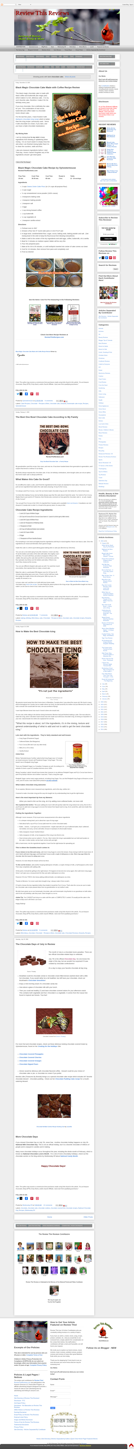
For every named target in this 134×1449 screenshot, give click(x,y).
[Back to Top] (131, 1445)
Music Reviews (40, 56)
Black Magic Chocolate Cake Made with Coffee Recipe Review (48, 87)
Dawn (52, 47)
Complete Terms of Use (34, 1355)
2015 (102, 727)
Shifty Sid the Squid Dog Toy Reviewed (111, 129)
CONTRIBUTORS (20, 47)
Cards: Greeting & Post (105, 352)
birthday (28, 618)
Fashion (101, 376)
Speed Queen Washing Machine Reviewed (107, 619)
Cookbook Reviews (104, 361)
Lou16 (92, 47)
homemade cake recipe (74, 403)
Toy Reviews (31, 67)
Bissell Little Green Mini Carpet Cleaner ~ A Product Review (112, 144)
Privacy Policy (18, 1427)
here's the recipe (31, 584)
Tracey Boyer (68, 50)
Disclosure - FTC (19, 1400)
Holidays (47, 67)
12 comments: (48, 1205)
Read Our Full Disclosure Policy (108, 531)
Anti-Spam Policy (19, 1403)
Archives (101, 331)
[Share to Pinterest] (62, 401)
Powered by (104, 244)
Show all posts (70, 77)
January (104, 699)
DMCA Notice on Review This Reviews (26, 1410)
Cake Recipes (25, 403)
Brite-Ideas (73, 47)
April (103, 691)
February (105, 696)
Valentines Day (103, 480)
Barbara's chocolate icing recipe (27, 119)
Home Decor (102, 409)
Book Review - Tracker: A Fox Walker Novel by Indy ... (107, 600)
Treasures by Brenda (103, 47)
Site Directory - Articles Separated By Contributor (30, 1429)
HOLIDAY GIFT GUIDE (107, 206)
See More (19, 70)
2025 (102, 702)
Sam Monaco (57, 50)
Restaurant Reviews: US (106, 453)
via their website (51, 780)
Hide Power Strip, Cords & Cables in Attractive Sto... (108, 654)
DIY (100, 367)
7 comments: (44, 615)
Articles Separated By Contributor (95, 50)
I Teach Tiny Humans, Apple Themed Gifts (107, 664)
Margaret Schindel (33, 50)
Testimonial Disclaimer (21, 1424)
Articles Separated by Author (60, 1439)
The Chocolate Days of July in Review (35, 944)
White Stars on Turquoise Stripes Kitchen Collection (107, 593)
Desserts (63, 403)
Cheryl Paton (79, 50)
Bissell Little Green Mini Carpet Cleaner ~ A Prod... (108, 555)
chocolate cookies (44, 1208)
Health (63, 67)
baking (23, 618)
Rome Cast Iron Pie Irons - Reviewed (107, 659)
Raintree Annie (46, 50)
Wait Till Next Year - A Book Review (112, 171)
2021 (102, 712)
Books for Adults (103, 346)
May (103, 689)
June (103, 686)
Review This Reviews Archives (107, 456)
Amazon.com (110, 526)
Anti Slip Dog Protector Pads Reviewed (111, 158)
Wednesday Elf (62, 47)
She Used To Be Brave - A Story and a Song (107, 606)
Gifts (60, 56)
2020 (102, 714)
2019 (102, 717)
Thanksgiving (102, 468)
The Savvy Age (20, 50)
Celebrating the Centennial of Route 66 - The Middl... (107, 613)
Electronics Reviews (104, 373)
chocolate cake (55, 403)
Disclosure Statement (85, 1445)
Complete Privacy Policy (38, 1365)
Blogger (84, 1443)
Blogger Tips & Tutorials (105, 340)
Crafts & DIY (39, 67)
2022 (102, 709)
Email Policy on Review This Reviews (26, 1414)
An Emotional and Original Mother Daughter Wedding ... (108, 643)
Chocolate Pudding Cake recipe (67, 1079)
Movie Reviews (30, 56)
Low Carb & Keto (103, 424)
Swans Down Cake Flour (36, 186)
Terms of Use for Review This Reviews (26, 1422)
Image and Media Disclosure (23, 1420)
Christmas (101, 358)
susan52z (69, 1126)
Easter (100, 370)
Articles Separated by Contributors (51, 1225)
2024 (102, 704)
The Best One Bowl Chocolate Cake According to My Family (47, 417)
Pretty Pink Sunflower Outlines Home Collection (111, 152)
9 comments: (43, 930)
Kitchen (101, 421)
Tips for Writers (71, 67)
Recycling (101, 450)
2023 (102, 707)
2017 (102, 722)
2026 (102, 541)
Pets (52, 67)
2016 (102, 724)
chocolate (32, 933)
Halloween (102, 397)
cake (41, 618)
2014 (102, 729)
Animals (101, 328)
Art (99, 334)
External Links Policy (21, 1417)
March (104, 694)
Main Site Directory (21, 1225)
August (104, 543)
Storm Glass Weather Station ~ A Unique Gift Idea (108, 630)
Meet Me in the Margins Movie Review (107, 581)
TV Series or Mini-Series (106, 465)
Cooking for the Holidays (47, 1046)
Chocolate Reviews (71, 933)
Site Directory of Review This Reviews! (26, 1398)
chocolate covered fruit (58, 1208)
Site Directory (45, 1439)
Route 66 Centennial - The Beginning (108, 680)
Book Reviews (20, 56)
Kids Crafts (102, 418)
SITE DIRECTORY (104, 63)
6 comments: (49, 400)
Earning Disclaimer (20, 1412)
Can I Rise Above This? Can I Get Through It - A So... (108, 675)
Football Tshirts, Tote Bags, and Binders (108, 634)
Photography (79, 56)
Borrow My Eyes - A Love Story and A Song (112, 165)
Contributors (105, 86)
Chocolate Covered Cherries (30, 1057)
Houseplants (102, 415)
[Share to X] (59, 401)
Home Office (102, 412)
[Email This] (57, 401)
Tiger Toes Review (107, 638)
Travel (71, 56)
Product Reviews (21, 67)
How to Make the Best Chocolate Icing (35, 631)
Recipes (66, 56)
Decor (47, 56)
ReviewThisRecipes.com (54, 337)
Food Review (102, 382)
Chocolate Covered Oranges (30, 1061)
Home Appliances (104, 406)
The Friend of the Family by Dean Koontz (107, 649)
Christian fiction (103, 355)
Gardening (54, 56)
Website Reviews (103, 483)
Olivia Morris (83, 47)
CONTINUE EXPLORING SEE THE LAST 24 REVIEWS (108, 180)
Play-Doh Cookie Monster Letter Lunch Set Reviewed (107, 587)
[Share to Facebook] (60, 401)
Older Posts (88, 1217)
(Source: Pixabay (60, 1036)
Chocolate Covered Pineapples (31, 1054)
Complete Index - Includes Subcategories (72, 1225)
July (103, 684)
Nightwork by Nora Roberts (111, 135)
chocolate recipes (79, 618)
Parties (101, 436)
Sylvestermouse (33, 47)
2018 (102, 719)
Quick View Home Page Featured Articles (84, 1439)
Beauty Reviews (21, 59)
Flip (66, 401)
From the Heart (80, 67)
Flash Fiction (102, 379)
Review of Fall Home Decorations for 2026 (108, 624)
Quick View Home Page (34, 1225)
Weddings (101, 486)
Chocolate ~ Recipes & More (40, 403)
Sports (57, 67)
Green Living (102, 394)
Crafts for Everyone (104, 364)
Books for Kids (103, 349)
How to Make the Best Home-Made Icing (77, 581)
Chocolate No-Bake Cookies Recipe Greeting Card (51, 1126)
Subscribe (108, 239)
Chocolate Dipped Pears (28, 1064)
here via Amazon (72, 503)
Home (49, 1217)
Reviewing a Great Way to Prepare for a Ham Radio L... (108, 669)
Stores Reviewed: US (105, 462)
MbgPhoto (44, 47)
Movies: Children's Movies (106, 430)
